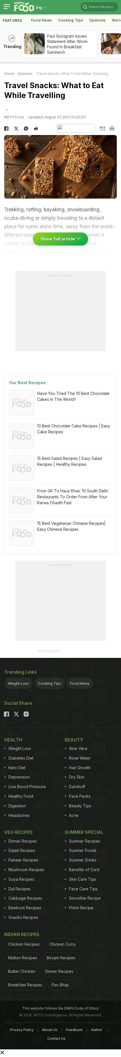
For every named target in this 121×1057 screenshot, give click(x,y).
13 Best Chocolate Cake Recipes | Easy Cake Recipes (73, 428)
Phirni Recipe (81, 907)
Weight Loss (18, 683)
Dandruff (77, 786)
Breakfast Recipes (25, 984)
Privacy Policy (21, 1030)
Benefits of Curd (84, 869)
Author (96, 1030)
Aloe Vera (78, 748)
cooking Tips (70, 20)
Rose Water (80, 758)
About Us (49, 1030)
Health (13, 740)
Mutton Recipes (22, 957)
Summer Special (84, 832)
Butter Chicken (21, 971)
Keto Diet (16, 767)
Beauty (74, 740)
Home (9, 73)
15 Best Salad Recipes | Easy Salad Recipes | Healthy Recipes (69, 461)
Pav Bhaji (60, 984)
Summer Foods (83, 850)
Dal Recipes (19, 888)
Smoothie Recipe (85, 898)
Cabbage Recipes (25, 898)
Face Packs (80, 796)
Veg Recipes (18, 832)
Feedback (74, 1030)
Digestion (17, 805)
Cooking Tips (49, 683)
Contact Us (56, 1038)
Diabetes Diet (20, 758)
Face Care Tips (83, 888)
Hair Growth (80, 767)
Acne (74, 815)
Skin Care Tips (82, 879)
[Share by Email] (102, 128)
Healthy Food (20, 796)
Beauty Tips (80, 805)
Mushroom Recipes (26, 869)
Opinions (97, 20)
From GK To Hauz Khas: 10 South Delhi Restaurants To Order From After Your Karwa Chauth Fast (72, 496)
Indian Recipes (21, 934)
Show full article (58, 239)
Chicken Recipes (24, 944)
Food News (41, 20)
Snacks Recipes (23, 917)
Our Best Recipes (27, 382)
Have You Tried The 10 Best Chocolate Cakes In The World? (73, 396)
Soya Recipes (21, 879)
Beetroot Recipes (24, 907)
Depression (19, 777)
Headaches (19, 815)
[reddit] (36, 128)
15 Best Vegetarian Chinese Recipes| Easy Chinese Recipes (71, 526)
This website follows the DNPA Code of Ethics (60, 1008)
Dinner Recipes (22, 841)
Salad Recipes (21, 850)
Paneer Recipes (23, 860)
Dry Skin (76, 777)
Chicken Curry (62, 944)
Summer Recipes (84, 841)
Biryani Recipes (61, 957)
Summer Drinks (83, 860)
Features (12, 20)
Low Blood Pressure (27, 786)
